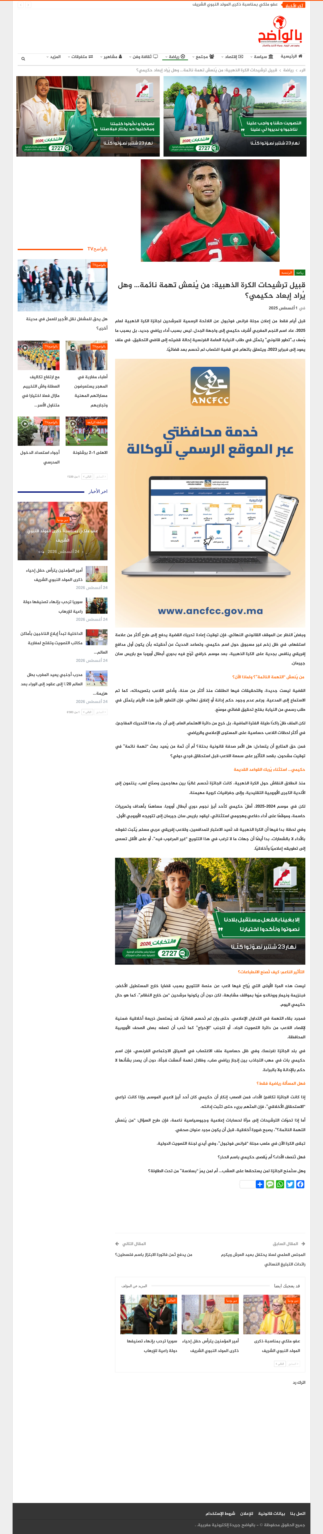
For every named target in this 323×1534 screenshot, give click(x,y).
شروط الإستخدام (220, 1513)
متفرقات (79, 57)
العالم (171, 1300)
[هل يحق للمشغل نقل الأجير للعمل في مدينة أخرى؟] (62, 285)
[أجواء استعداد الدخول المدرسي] (39, 431)
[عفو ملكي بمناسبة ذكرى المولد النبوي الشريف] (271, 1315)
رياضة (174, 57)
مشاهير (110, 57)
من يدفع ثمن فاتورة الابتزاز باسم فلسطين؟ (153, 1254)
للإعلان (246, 1513)
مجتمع (202, 57)
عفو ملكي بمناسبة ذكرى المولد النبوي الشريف (235, 4)
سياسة (260, 57)
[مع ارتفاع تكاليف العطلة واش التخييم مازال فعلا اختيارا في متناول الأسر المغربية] (39, 355)
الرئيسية (289, 57)
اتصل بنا (297, 1513)
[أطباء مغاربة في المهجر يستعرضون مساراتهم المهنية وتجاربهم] (86, 355)
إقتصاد (231, 57)
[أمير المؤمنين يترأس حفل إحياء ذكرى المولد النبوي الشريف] (210, 1315)
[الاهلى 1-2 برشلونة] (86, 431)
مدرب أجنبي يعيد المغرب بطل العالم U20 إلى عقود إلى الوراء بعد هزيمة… (64, 684)
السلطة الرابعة (96, 422)
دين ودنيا (293, 1300)
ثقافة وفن (142, 57)
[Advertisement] (115, 30)
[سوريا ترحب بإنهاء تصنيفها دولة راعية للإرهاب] (148, 1315)
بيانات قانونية (271, 1513)
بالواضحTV (99, 265)
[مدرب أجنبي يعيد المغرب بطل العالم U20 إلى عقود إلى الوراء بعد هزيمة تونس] (96, 678)
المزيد (55, 57)
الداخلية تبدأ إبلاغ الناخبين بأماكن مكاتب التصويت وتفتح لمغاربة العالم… (63, 643)
